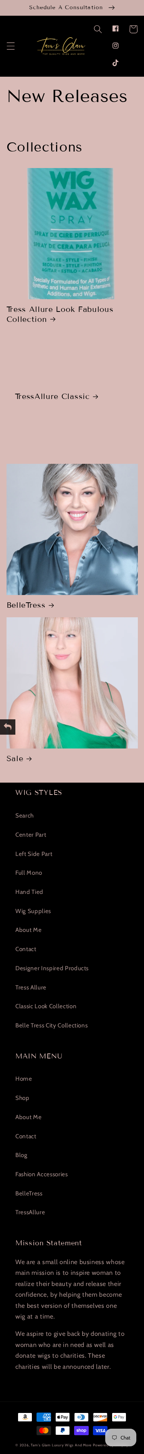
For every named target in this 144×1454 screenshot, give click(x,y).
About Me (28, 929)
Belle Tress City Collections (51, 1025)
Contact (25, 949)
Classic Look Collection (45, 1006)
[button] (97, 29)
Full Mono (28, 872)
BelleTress (26, 605)
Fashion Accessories (41, 1174)
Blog (21, 1155)
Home (23, 1078)
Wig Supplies (33, 911)
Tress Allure (30, 987)
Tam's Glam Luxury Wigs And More (61, 1445)
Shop (22, 1097)
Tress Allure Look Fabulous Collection (60, 314)
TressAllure (30, 1212)
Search (24, 815)
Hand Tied (29, 891)
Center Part (30, 834)
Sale (15, 758)
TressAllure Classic (52, 396)
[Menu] (10, 45)
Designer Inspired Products (52, 968)
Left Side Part (33, 853)
